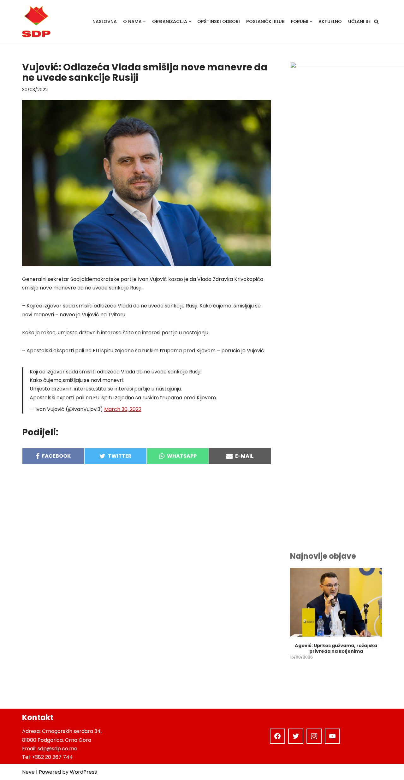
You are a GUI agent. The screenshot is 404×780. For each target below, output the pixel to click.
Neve (28, 772)
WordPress (83, 772)
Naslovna (104, 21)
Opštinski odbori (218, 21)
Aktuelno (330, 21)
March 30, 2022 (122, 409)
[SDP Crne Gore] (36, 21)
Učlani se (359, 21)
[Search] (376, 21)
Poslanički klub (265, 21)
